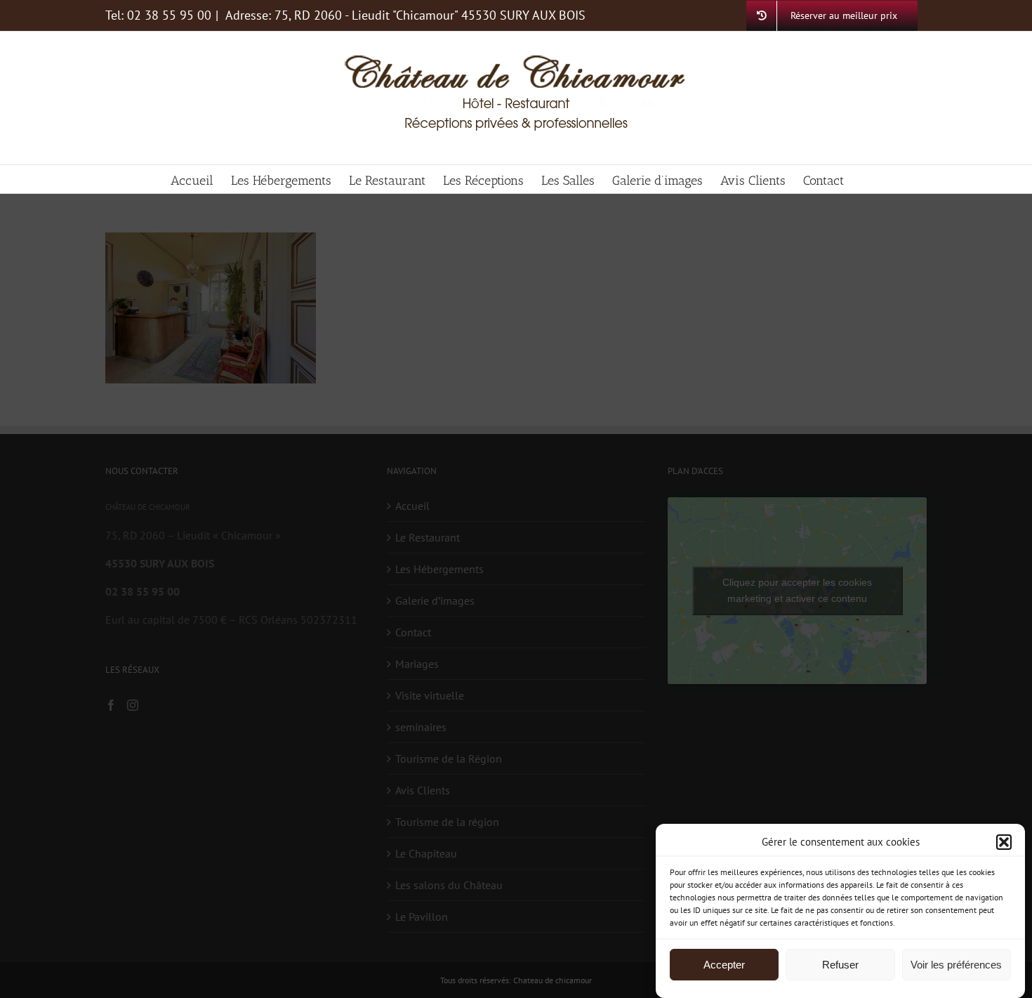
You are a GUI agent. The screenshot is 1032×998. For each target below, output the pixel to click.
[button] (1004, 842)
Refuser (840, 965)
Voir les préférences (956, 965)
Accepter (724, 965)
